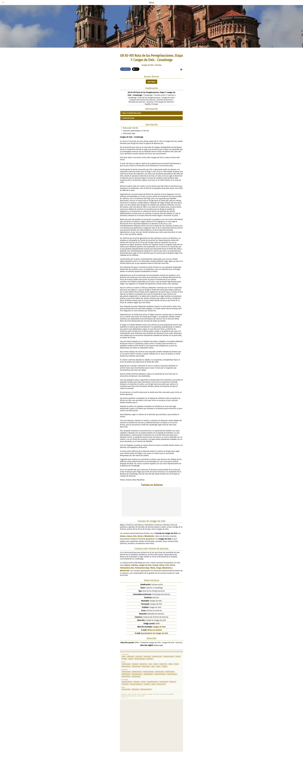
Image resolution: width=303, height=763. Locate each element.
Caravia (155, 565)
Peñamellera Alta (127, 568)
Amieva (123, 536)
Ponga (158, 568)
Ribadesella (149, 536)
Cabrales (134, 565)
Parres (140, 536)
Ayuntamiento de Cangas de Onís (154, 633)
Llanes (129, 536)
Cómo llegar (151, 82)
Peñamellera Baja (142, 568)
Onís (135, 536)
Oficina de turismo (154, 630)
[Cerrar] (3, 2)
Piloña (152, 568)
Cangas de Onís (145, 565)
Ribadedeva (167, 568)
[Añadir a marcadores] (181, 69)
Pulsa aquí (158, 645)
